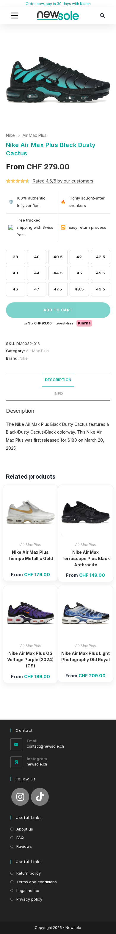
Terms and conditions (36, 881)
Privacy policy (29, 899)
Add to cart (58, 310)
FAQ (20, 837)
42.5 (100, 256)
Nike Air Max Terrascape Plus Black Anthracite (86, 558)
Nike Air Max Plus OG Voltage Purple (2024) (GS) (30, 659)
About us (24, 829)
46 (15, 289)
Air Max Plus (34, 135)
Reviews (24, 846)
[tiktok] (40, 797)
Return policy (28, 873)
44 (37, 272)
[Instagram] (20, 797)
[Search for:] (102, 15)
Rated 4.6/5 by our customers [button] (62, 181)
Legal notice (27, 890)
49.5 (100, 289)
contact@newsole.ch (45, 746)
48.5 (79, 289)
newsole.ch (37, 764)
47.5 (58, 289)
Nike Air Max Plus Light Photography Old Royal (85, 656)
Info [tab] (58, 393)
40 (37, 256)
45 (79, 272)
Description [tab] (58, 380)
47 (36, 289)
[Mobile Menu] (15, 15)
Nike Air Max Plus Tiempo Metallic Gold (30, 555)
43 (15, 272)
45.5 (100, 272)
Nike (10, 135)
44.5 (58, 272)
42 (79, 256)
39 (15, 256)
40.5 (58, 256)
